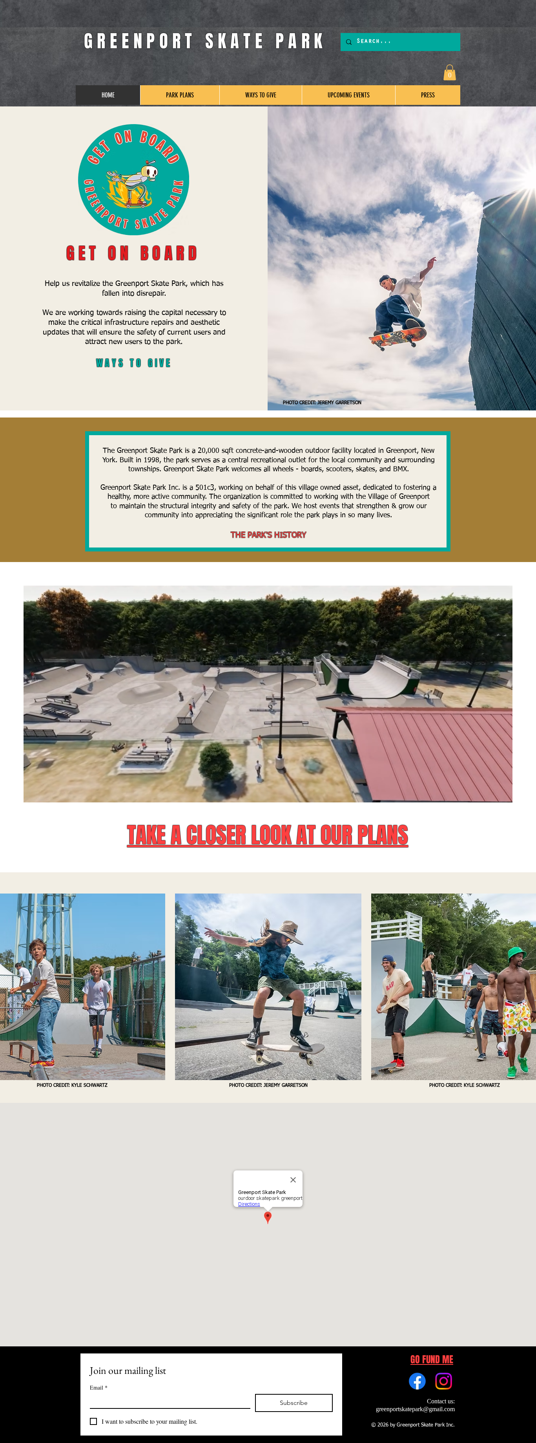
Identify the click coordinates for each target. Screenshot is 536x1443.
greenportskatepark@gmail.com (415, 1409)
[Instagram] (443, 1381)
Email (99, 1387)
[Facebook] (417, 1381)
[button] (449, 72)
